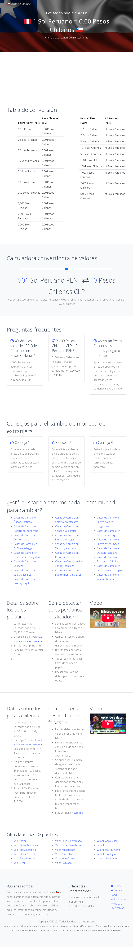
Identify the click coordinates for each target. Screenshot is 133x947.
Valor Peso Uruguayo (108, 849)
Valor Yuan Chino (64, 854)
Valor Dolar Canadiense (68, 845)
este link (78, 812)
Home (117, 886)
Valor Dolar (20, 841)
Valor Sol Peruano (107, 858)
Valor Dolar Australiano (26, 845)
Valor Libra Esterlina (25, 849)
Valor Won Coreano (66, 858)
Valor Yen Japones (65, 849)
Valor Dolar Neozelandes (28, 854)
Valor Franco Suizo (107, 841)
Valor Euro (102, 845)
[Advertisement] (66, 78)
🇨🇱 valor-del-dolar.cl (19, 4)
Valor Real (19, 862)
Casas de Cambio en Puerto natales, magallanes (108, 522)
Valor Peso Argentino (108, 854)
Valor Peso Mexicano (25, 858)
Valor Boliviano (63, 862)
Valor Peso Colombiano (68, 841)
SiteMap (119, 908)
